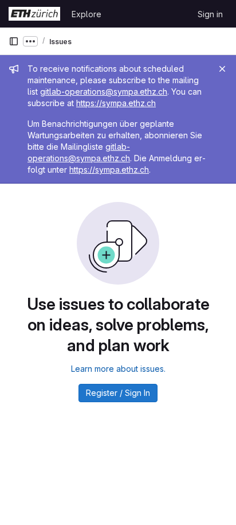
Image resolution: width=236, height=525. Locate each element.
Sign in (210, 14)
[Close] (222, 69)
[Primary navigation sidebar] (14, 41)
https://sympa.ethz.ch (116, 103)
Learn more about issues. (118, 369)
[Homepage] (34, 14)
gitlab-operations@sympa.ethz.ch (103, 91)
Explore (86, 14)
